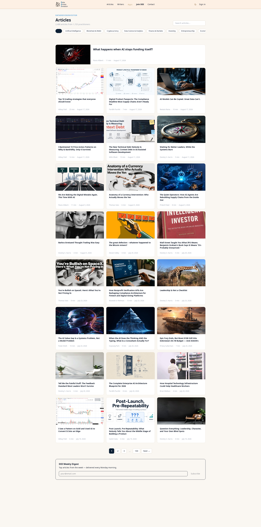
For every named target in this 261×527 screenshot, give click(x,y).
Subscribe (195, 473)
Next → (146, 451)
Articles (110, 4)
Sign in (202, 4)
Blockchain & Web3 (94, 31)
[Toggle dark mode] (195, 4)
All (59, 31)
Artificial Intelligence (73, 31)
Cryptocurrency (113, 31)
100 (136, 451)
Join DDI (140, 4)
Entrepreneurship (188, 31)
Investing (172, 31)
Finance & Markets (156, 31)
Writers (120, 4)
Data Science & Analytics (133, 31)
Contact (151, 4)
